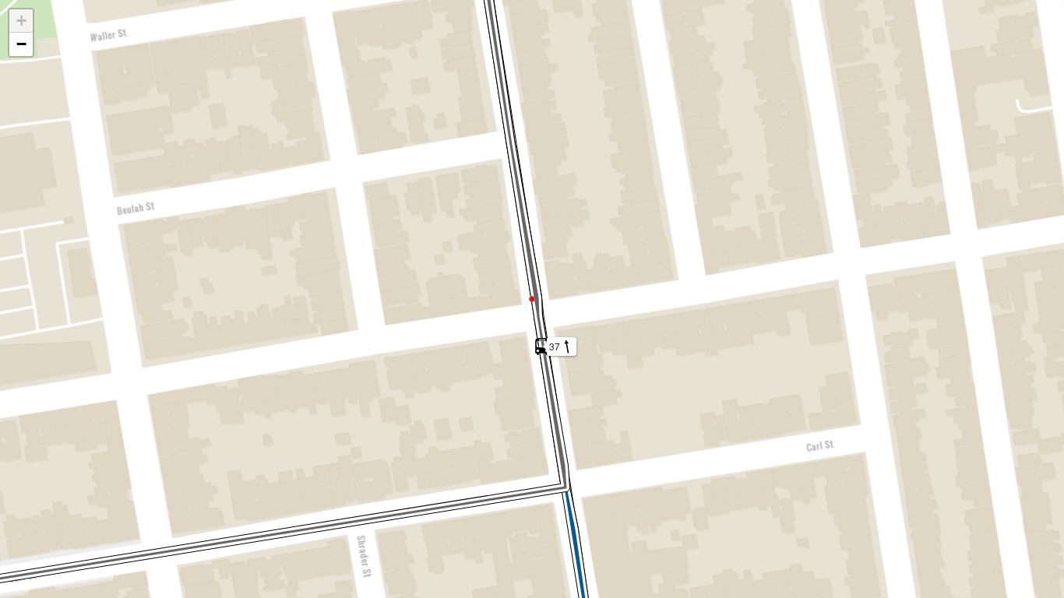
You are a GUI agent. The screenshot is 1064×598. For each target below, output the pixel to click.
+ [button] (21, 20)
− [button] (21, 44)
